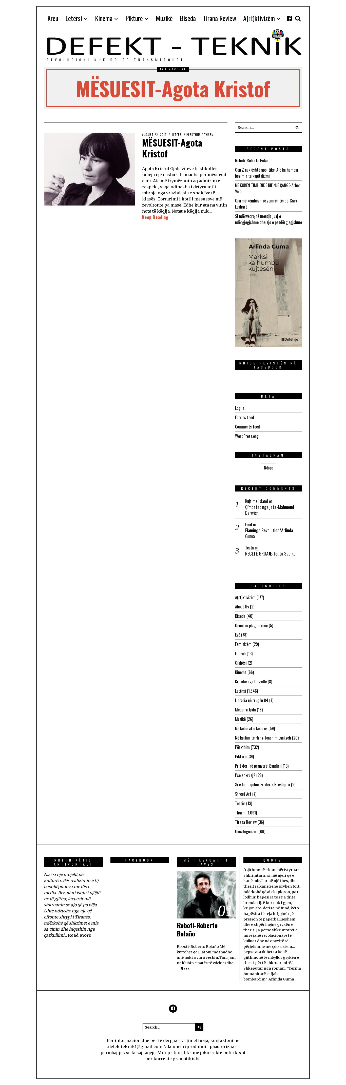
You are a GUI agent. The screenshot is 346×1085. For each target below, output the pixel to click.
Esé (237, 635)
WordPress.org (246, 436)
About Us (242, 607)
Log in (239, 408)
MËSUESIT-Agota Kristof (172, 148)
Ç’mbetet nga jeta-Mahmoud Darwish (269, 510)
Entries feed (244, 417)
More (185, 968)
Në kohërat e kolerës (251, 728)
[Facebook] (289, 18)
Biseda (240, 616)
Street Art (243, 794)
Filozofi (240, 653)
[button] (297, 127)
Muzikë (240, 719)
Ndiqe (268, 468)
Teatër (240, 803)
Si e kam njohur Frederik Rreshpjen (262, 785)
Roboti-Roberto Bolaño (252, 160)
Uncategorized (246, 831)
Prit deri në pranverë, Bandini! (258, 766)
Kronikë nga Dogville (251, 682)
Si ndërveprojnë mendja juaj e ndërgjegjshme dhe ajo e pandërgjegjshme (268, 219)
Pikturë (240, 756)
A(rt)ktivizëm (245, 597)
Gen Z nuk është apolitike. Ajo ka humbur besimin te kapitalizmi (267, 173)
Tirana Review (246, 822)
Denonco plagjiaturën (251, 625)
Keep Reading (155, 217)
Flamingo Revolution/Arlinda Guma (269, 533)
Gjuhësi (241, 663)
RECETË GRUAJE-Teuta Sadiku (270, 554)
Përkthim (193, 135)
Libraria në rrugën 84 (251, 700)
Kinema (240, 672)
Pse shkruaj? (245, 775)
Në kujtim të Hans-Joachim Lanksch (263, 738)
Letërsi (177, 135)
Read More (79, 935)
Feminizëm (243, 644)
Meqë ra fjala (245, 710)
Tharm (209, 135)
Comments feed (247, 427)
